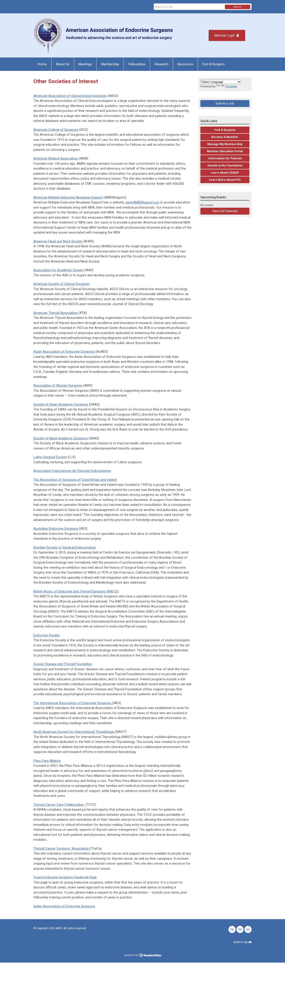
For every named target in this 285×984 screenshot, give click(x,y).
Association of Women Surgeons (57, 385)
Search (237, 6)
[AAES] (104, 35)
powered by (131, 955)
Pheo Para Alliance (47, 761)
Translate (231, 86)
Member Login (224, 35)
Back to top (241, 942)
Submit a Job (225, 103)
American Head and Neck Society (57, 241)
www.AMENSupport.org (142, 202)
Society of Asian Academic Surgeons (60, 404)
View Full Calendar (225, 211)
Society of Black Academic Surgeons (60, 438)
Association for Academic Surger (57, 270)
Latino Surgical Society (50, 457)
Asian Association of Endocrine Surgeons (64, 352)
